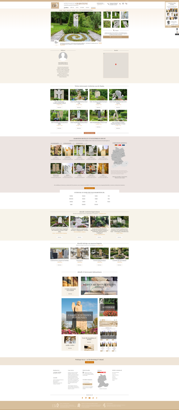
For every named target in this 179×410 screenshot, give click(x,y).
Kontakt (87, 7)
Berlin (120, 170)
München (83, 198)
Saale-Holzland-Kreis (101, 234)
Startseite (60, 10)
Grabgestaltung (59, 262)
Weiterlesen (59, 107)
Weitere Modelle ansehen (89, 188)
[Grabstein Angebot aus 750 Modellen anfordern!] (172, 14)
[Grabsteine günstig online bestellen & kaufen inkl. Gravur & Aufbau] (55, 5)
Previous (52, 26)
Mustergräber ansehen (102, 213)
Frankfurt (83, 201)
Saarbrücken (71, 198)
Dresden (96, 195)
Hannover (83, 195)
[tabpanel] (76, 27)
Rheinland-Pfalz (119, 172)
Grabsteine (66, 7)
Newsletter (127, 0)
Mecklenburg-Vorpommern (120, 171)
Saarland (122, 172)
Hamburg (112, 171)
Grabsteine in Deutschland (103, 388)
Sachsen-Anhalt (113, 173)
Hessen (115, 171)
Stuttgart (96, 198)
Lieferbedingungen (114, 378)
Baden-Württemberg (114, 170)
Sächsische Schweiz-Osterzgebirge (61, 233)
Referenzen (93, 7)
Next (100, 26)
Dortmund (96, 204)
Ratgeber (82, 7)
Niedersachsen (126, 171)
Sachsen (125, 172)
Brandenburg (123, 170)
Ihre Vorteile (114, 373)
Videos (77, 7)
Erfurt (77, 10)
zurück (123, 10)
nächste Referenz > (116, 10)
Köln (96, 201)
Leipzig (71, 204)
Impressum (113, 376)
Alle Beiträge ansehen (99, 245)
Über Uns (72, 7)
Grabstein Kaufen (75, 90)
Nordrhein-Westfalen (114, 172)
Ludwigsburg (83, 231)
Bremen (126, 170)
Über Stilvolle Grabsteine (115, 372)
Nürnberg (71, 195)
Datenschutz (114, 377)
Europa (64, 10)
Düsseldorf (83, 204)
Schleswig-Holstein (118, 173)
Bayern (118, 170)
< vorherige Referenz (109, 10)
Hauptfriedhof (62, 44)
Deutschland (69, 10)
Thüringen (73, 10)
